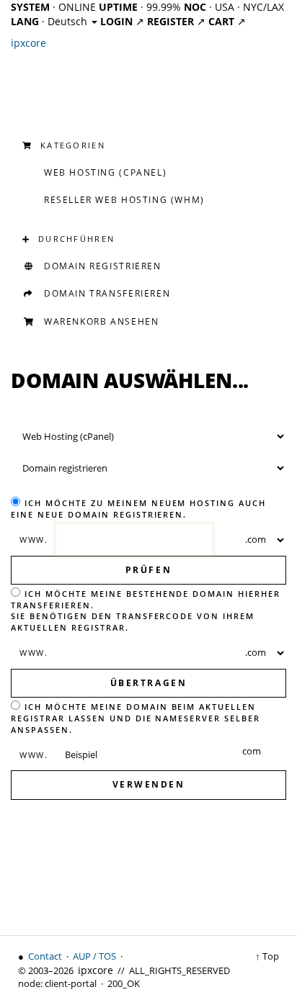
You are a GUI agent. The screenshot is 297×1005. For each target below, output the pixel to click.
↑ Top (267, 956)
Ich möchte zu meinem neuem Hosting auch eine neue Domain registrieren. (138, 508)
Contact (45, 956)
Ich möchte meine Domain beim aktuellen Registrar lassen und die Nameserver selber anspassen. (135, 717)
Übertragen (148, 682)
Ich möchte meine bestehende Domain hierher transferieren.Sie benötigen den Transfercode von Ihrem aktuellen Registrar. (145, 610)
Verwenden (148, 784)
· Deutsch (50, 21)
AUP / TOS (94, 956)
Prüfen (148, 569)
